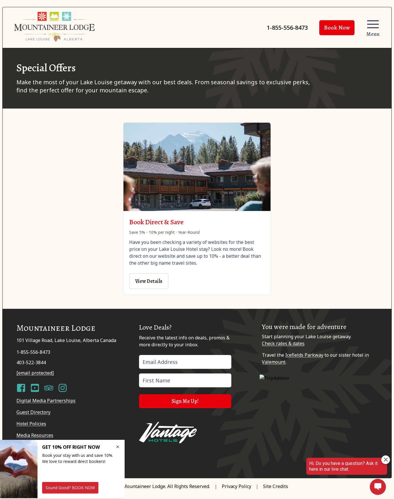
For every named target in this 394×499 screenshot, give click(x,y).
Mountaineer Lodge (144, 486)
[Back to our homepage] (54, 26)
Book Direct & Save (156, 222)
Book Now (337, 27)
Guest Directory (33, 412)
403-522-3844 (31, 362)
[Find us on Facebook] (21, 388)
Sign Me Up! (185, 401)
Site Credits (275, 486)
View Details (148, 281)
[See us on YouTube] (35, 388)
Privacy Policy (236, 486)
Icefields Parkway (304, 355)
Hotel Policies (31, 423)
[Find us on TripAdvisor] (48, 388)
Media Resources (34, 435)
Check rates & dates (283, 343)
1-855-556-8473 (287, 27)
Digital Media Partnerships (46, 400)
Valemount (274, 362)
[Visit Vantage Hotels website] (168, 432)
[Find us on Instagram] (62, 388)
